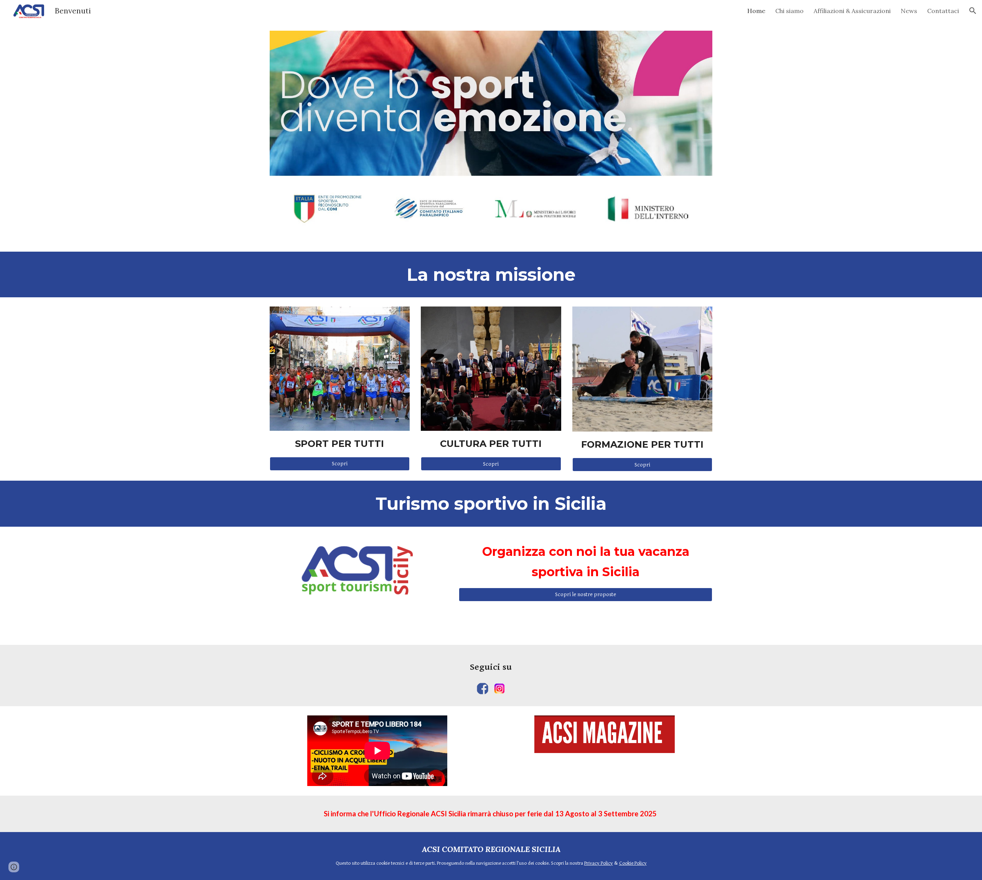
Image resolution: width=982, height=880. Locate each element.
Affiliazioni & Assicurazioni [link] (852, 11)
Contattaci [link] (943, 11)
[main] (491, 274)
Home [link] (756, 11)
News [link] (909, 11)
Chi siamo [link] (789, 11)
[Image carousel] (491, 136)
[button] (973, 11)
